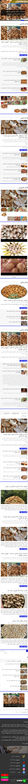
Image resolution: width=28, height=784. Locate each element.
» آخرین (5, 653)
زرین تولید (13, 780)
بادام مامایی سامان (13, 46)
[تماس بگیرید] (24, 780)
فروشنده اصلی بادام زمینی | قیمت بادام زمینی (11, 170)
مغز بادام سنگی (16, 302)
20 (11, 651)
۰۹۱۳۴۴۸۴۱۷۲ (12, 766)
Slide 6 (9, 20)
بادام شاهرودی (15, 381)
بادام (22, 45)
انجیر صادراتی (22, 488)
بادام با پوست (11, 62)
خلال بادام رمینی (8, 382)
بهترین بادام (6, 141)
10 (14, 651)
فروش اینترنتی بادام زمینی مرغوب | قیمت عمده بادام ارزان (11, 178)
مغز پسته (23, 48)
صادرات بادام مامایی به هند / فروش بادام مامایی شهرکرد (14, 43)
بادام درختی (19, 45)
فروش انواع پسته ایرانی (19, 621)
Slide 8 (2, 20)
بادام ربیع (14, 45)
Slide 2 (22, 20)
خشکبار (26, 143)
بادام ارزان (14, 375)
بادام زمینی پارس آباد (12, 140)
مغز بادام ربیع (12, 84)
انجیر (25, 488)
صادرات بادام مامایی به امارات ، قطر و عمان (10, 88)
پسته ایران (7, 368)
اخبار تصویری (23, 187)
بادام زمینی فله (6, 140)
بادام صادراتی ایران (5, 381)
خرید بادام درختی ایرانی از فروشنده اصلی (11, 389)
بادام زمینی (11, 45)
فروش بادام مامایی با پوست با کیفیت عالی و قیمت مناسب (11, 59)
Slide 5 (12, 20)
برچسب (8, 661)
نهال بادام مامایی (20, 66)
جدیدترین (25, 661)
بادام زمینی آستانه (10, 139)
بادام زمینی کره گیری (13, 380)
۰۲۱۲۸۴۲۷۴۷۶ (12, 763)
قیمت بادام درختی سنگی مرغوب (13, 316)
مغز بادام (10, 75)
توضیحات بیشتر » (23, 55)
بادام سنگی (24, 282)
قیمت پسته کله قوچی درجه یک (17, 591)
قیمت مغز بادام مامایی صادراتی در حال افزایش (11, 71)
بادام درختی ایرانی (21, 64)
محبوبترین (19, 661)
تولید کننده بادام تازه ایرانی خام (13, 311)
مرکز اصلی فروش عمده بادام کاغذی (19, 274)
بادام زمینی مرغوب (22, 381)
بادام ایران (19, 62)
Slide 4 (15, 20)
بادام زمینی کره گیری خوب (17, 141)
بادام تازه (6, 62)
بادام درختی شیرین (15, 64)
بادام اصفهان (24, 62)
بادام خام (21, 376)
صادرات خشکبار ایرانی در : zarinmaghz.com (14, 782)
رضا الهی (13, 756)
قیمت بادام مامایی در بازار (14, 322)
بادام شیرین (6, 413)
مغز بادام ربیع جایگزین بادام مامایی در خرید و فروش (11, 80)
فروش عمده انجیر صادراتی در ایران (16, 486)
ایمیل (5, 775)
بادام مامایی (24, 24)
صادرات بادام (14, 75)
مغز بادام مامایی (5, 75)
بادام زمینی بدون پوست (11, 377)
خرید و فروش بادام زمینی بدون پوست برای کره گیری (15, 137)
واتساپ (4, 777)
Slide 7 (5, 20)
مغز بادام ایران (14, 383)
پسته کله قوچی (15, 592)
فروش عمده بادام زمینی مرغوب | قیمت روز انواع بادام (11, 371)
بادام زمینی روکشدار (12, 166)
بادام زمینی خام (14, 378)
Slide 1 (26, 20)
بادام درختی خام (6, 376)
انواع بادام (24, 45)
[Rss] (15, 778)
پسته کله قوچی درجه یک (8, 592)
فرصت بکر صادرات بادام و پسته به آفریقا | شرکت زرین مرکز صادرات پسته (13, 11)
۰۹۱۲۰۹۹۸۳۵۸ (12, 760)
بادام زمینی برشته (19, 140)
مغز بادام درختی (6, 65)
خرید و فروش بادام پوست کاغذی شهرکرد (18, 257)
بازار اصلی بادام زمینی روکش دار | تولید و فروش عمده (11, 164)
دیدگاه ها (13, 661)
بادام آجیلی (18, 375)
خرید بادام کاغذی (23, 240)
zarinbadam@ (12, 769)
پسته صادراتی (7, 46)
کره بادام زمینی (22, 383)
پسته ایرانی (20, 592)
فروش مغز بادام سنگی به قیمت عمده (15, 300)
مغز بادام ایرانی (8, 383)
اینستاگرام (5, 780)
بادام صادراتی (9, 64)
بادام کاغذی (7, 45)
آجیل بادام (24, 139)
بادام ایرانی (15, 62)
